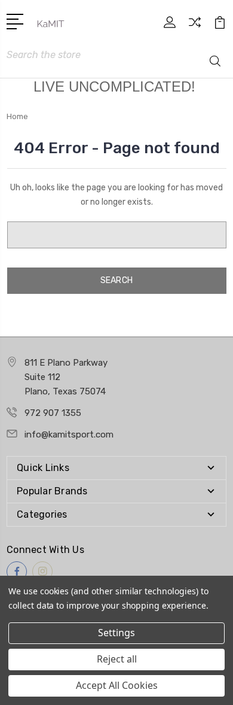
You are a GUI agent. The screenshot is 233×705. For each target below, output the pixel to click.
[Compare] (194, 26)
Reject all (117, 659)
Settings (116, 632)
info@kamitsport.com (69, 434)
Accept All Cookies (117, 685)
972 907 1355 (52, 413)
